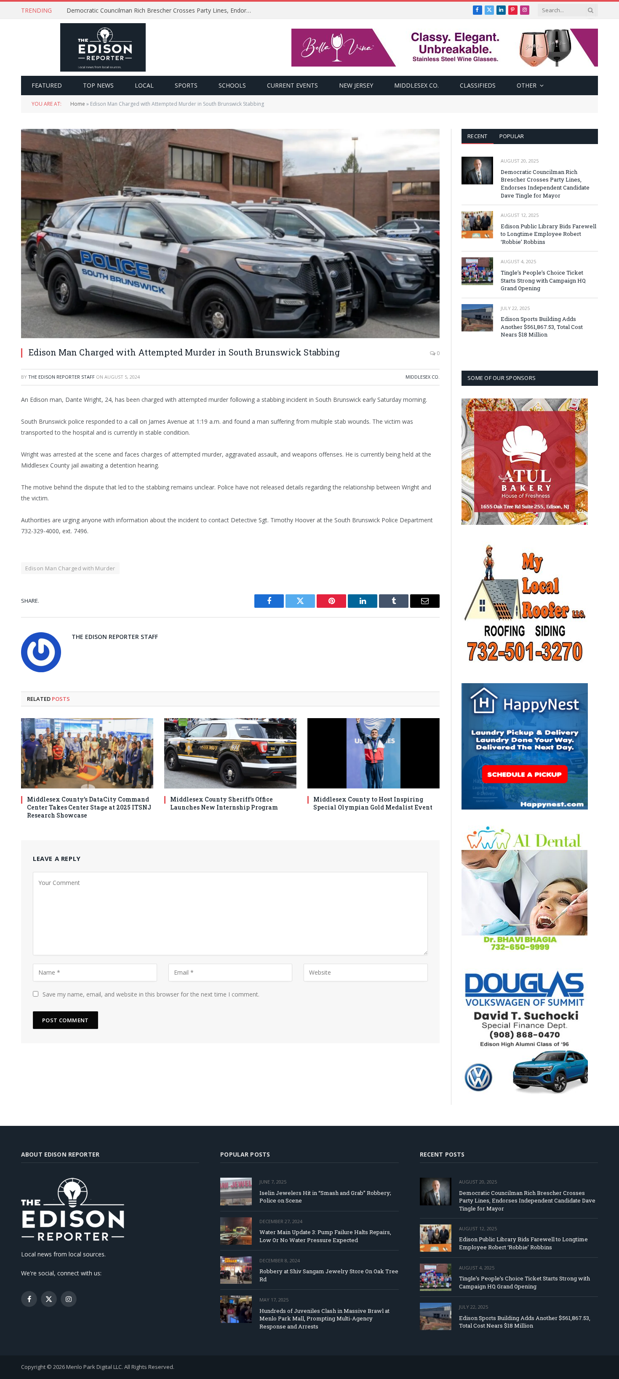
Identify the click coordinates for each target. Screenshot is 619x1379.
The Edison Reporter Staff (61, 377)
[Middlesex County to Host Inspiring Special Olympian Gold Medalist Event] (373, 753)
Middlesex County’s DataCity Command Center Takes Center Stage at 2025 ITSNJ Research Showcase (89, 807)
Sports (186, 85)
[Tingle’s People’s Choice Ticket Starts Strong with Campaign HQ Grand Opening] (477, 271)
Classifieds (478, 85)
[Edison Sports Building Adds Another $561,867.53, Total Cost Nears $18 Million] (477, 317)
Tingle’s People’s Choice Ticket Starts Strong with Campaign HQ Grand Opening (543, 280)
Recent (477, 136)
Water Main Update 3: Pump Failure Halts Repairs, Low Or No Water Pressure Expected (325, 1236)
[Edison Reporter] (103, 47)
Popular (511, 136)
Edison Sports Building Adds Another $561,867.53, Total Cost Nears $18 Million (542, 326)
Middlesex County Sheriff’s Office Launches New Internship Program (224, 803)
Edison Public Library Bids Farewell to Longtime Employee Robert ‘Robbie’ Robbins (161, 10)
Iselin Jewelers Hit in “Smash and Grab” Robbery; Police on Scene (325, 1197)
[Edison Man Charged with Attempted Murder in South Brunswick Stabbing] (230, 233)
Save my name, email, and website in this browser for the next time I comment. (151, 994)
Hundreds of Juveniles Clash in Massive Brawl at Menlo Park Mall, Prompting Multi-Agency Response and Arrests (324, 1318)
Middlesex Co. (416, 85)
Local (144, 85)
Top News (98, 85)
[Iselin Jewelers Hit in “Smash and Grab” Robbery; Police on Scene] (236, 1191)
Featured (47, 85)
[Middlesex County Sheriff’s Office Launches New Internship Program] (230, 753)
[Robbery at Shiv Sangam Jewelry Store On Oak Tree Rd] (236, 1270)
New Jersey (356, 85)
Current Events (292, 85)
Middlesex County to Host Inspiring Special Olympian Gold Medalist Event (372, 803)
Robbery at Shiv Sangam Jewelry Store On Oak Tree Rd (328, 1275)
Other (526, 85)
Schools (232, 85)
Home (77, 103)
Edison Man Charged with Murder (70, 568)
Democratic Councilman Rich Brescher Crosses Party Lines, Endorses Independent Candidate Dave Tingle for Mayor (545, 183)
